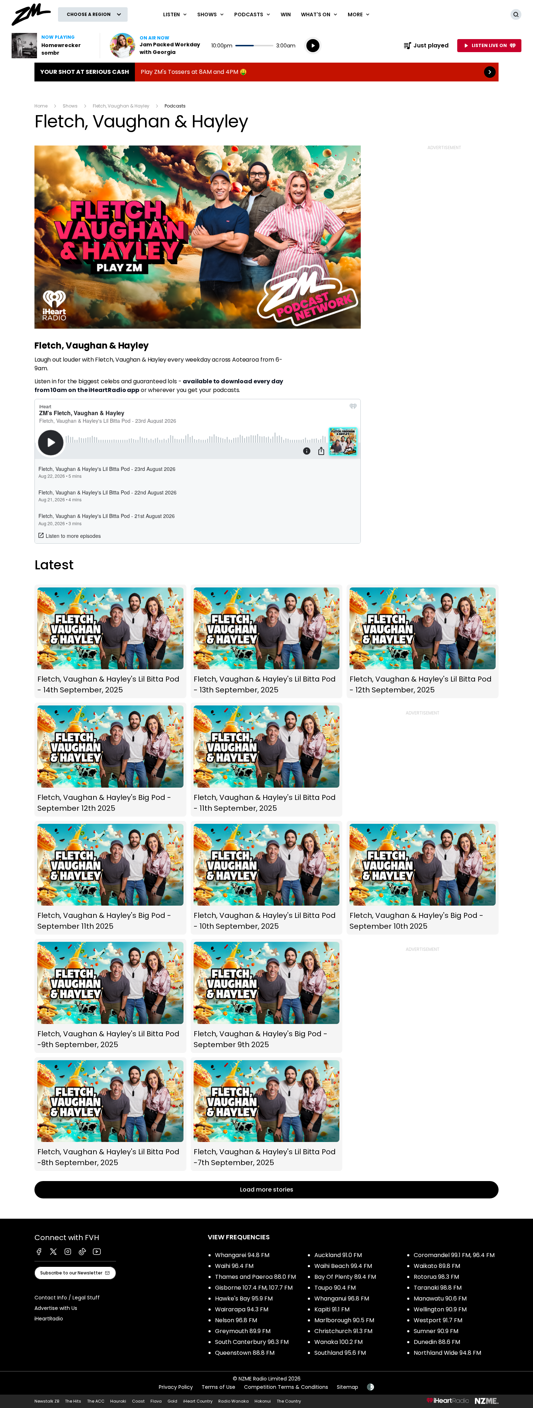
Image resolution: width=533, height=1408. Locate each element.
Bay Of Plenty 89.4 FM (345, 1277)
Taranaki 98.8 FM (438, 1287)
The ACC (95, 1401)
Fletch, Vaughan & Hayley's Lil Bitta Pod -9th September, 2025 (110, 996)
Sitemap (347, 1387)
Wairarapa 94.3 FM (241, 1309)
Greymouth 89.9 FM (242, 1331)
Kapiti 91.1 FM (332, 1309)
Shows (70, 106)
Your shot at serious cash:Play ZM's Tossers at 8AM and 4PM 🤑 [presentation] (266, 72)
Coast (138, 1401)
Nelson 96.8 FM (236, 1320)
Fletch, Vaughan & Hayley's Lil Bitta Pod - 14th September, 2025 (110, 642)
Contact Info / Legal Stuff (67, 1297)
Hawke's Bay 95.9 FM (244, 1298)
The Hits (73, 1401)
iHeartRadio (48, 1318)
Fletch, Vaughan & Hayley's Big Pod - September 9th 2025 (267, 996)
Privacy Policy (176, 1387)
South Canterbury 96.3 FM (252, 1342)
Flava (156, 1401)
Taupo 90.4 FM (335, 1287)
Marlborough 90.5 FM (344, 1320)
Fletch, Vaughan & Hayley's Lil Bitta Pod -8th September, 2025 (110, 1114)
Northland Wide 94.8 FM (447, 1353)
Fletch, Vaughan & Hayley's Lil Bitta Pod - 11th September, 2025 (267, 760)
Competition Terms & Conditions (286, 1387)
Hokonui (263, 1401)
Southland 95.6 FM (340, 1353)
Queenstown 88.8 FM (244, 1353)
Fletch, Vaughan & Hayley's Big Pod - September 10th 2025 (423, 878)
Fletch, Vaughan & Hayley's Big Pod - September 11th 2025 (110, 878)
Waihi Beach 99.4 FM (343, 1266)
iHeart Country (197, 1401)
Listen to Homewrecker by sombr (51, 45)
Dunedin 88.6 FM (437, 1342)
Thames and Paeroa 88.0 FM (255, 1277)
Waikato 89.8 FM (437, 1266)
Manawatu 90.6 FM (440, 1298)
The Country (289, 1401)
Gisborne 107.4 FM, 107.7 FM (254, 1287)
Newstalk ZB (46, 1401)
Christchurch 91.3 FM (343, 1331)
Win (286, 14)
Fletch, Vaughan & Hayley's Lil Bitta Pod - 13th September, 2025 (267, 642)
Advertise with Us (55, 1308)
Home (40, 106)
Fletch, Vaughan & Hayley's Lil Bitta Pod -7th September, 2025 (267, 1114)
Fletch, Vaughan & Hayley (121, 106)
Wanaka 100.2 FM (338, 1342)
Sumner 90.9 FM (436, 1331)
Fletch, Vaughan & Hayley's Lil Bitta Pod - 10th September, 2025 (267, 878)
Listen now (156, 45)
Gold (172, 1401)
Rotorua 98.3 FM (436, 1277)
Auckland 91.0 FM (338, 1255)
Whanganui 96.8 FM (341, 1298)
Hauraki (118, 1401)
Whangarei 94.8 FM (242, 1255)
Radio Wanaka (233, 1401)
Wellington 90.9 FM (440, 1309)
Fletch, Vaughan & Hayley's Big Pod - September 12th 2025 (110, 760)
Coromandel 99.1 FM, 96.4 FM (454, 1255)
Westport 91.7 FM (438, 1320)
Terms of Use (218, 1387)
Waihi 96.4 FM (234, 1266)
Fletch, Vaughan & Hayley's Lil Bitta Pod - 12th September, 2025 (423, 642)
